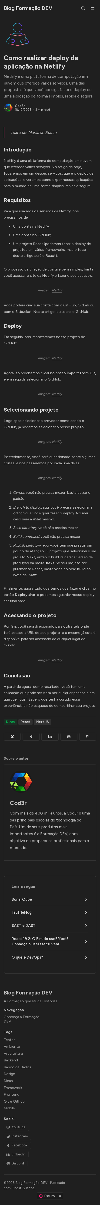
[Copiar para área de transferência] (87, 737)
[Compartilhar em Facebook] (31, 737)
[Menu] (92, 8)
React (25, 722)
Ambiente (12, 1046)
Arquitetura (13, 1053)
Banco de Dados (17, 1067)
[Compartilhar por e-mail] (68, 737)
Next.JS (42, 722)
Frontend (11, 1094)
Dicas (10, 722)
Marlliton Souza (42, 132)
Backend (11, 1060)
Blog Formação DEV (31, 1183)
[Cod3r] (8, 107)
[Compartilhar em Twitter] (12, 737)
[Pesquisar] (83, 8)
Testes (9, 1040)
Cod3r (20, 106)
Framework (13, 1087)
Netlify (48, 275)
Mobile (9, 1108)
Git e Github (14, 1101)
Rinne (30, 1188)
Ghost (17, 1188)
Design (9, 1074)
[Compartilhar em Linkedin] (49, 737)
